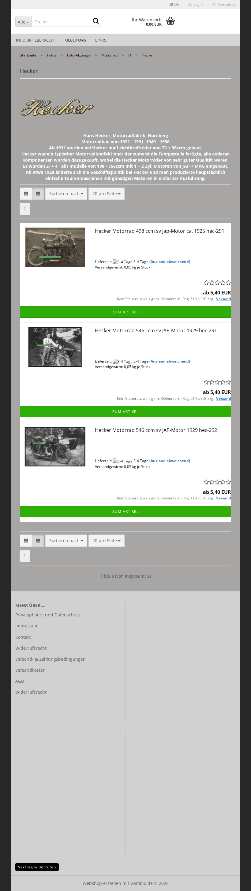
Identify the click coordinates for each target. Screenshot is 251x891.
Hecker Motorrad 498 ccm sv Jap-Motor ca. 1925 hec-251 (159, 231)
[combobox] (66, 194)
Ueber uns (75, 40)
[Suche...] (96, 21)
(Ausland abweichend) (169, 261)
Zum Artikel (125, 312)
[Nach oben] (234, 881)
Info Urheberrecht (36, 40)
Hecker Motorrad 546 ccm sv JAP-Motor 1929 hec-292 (156, 430)
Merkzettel (225, 4)
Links (100, 40)
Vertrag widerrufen (37, 867)
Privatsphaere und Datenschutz (47, 615)
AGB (19, 681)
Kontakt (23, 637)
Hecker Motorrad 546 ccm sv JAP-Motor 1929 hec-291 (156, 330)
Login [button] (197, 4)
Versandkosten (30, 670)
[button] (174, 4)
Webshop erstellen (102, 883)
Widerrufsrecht (31, 648)
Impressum (27, 626)
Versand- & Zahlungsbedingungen (50, 659)
